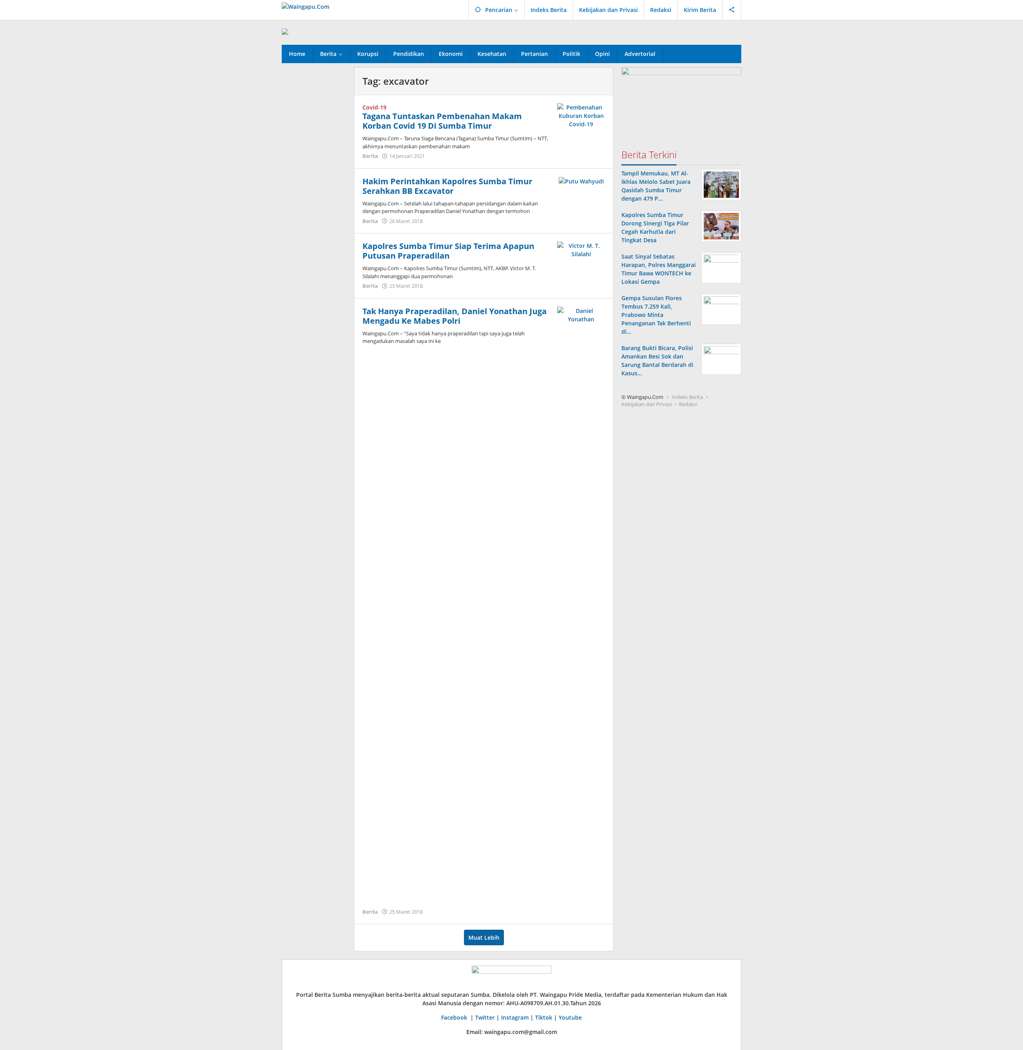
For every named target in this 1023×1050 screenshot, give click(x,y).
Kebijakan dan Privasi (646, 404)
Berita (370, 155)
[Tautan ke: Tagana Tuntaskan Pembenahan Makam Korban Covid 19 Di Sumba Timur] (581, 115)
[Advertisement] (314, 187)
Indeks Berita (687, 396)
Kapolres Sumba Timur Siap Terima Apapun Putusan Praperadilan (448, 251)
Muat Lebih (484, 937)
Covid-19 (374, 107)
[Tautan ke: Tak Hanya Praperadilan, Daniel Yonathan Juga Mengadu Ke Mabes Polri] (581, 605)
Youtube (570, 1017)
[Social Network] (731, 10)
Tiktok (543, 1017)
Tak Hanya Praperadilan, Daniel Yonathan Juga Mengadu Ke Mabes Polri (454, 316)
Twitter (485, 1017)
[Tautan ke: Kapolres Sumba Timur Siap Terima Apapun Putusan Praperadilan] (581, 249)
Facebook (455, 1017)
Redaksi (688, 404)
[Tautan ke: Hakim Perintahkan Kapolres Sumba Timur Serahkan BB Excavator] (581, 181)
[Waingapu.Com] (305, 6)
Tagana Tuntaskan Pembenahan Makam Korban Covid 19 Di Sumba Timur (442, 121)
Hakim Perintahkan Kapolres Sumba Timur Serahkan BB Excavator (447, 186)
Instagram (515, 1017)
